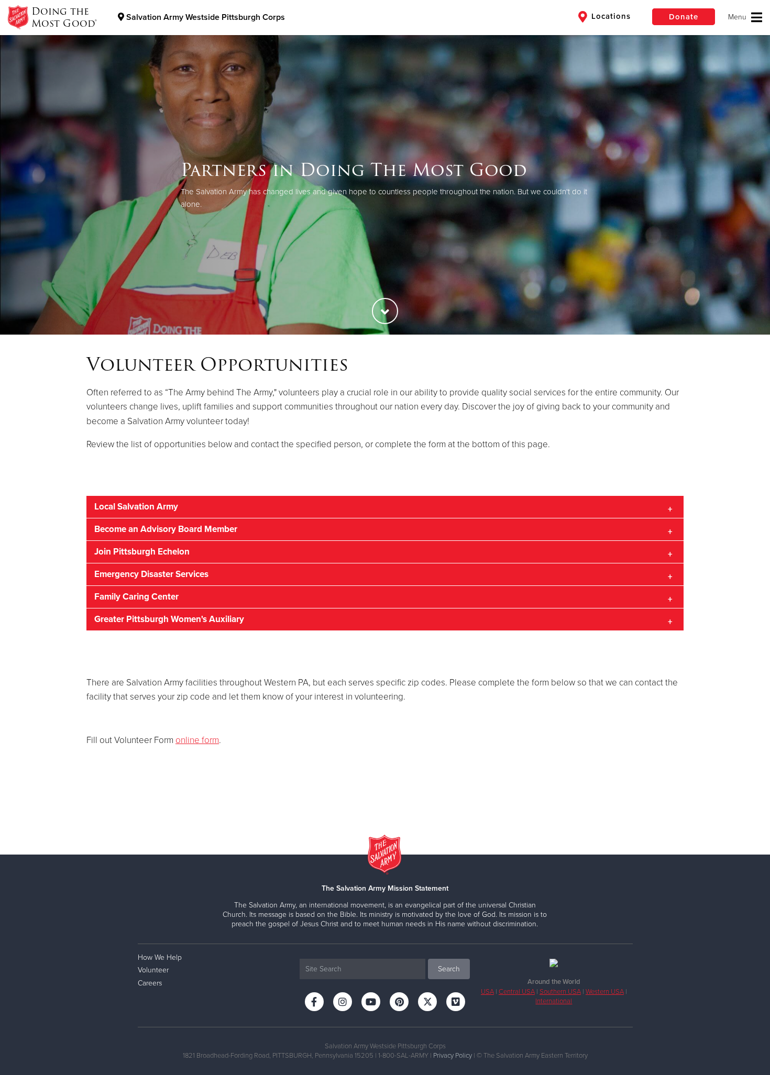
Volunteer (153, 970)
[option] (385, 185)
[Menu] (745, 17)
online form (197, 740)
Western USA (605, 992)
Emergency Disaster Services (151, 574)
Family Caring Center (136, 596)
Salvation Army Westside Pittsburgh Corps (204, 17)
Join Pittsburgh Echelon (142, 551)
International (553, 1001)
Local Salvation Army (136, 506)
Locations (610, 16)
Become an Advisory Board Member (165, 529)
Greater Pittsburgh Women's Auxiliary (169, 619)
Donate (683, 16)
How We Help (160, 957)
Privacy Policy (452, 1055)
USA (487, 992)
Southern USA (560, 992)
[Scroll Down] (385, 311)
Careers (150, 983)
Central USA (517, 992)
